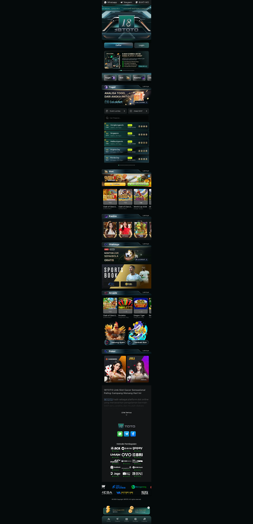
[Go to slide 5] (125, 70)
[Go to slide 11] (133, 70)
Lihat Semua (126, 413)
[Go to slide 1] (119, 70)
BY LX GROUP (140, 259)
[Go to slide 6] (127, 70)
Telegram (127, 2)
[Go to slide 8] (129, 70)
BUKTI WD (144, 2)
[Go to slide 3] (122, 70)
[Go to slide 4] (124, 70)
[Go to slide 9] (131, 70)
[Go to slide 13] (134, 165)
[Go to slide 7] (128, 70)
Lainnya (146, 86)
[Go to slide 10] (132, 70)
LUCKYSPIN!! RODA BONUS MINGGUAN (128, 8)
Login (141, 45)
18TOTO (108, 399)
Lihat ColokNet (140, 102)
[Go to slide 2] (120, 70)
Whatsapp (112, 2)
